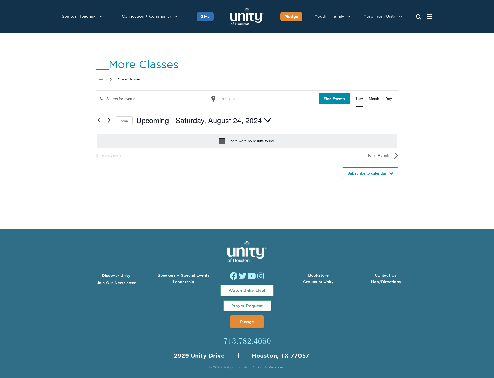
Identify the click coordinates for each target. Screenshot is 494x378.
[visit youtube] (251, 276)
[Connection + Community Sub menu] (176, 17)
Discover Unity (116, 275)
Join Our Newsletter (116, 283)
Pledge (291, 16)
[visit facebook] (233, 276)
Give (205, 16)
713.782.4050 (247, 340)
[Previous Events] (99, 120)
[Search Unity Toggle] (419, 17)
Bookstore (318, 275)
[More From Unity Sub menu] (400, 17)
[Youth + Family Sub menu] (349, 17)
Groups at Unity (318, 282)
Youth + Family (329, 16)
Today (124, 120)
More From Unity (379, 16)
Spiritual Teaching (79, 16)
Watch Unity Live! (247, 290)
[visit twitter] (242, 276)
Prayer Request (247, 305)
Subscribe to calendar (367, 173)
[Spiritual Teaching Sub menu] (101, 17)
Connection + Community (146, 16)
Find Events (334, 98)
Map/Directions (386, 282)
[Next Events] (109, 120)
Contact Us (385, 275)
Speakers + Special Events (183, 275)
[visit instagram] (260, 276)
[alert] (247, 141)
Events (102, 79)
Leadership (183, 282)
